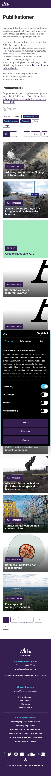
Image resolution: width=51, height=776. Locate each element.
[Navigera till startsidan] (25, 656)
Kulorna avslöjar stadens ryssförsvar (25, 737)
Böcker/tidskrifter (31, 116)
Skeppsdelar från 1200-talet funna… (26, 729)
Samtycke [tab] (9, 341)
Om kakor (25, 704)
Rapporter (25, 121)
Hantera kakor (25, 707)
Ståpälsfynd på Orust (25, 725)
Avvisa (25, 440)
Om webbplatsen (25, 697)
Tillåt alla (25, 423)
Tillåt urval (25, 431)
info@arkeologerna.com (25, 669)
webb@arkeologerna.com (25, 691)
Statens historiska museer (25, 765)
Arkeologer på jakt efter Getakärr (25, 721)
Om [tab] (41, 341)
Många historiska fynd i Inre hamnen (25, 733)
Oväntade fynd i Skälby (25, 741)
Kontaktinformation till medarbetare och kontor (25, 675)
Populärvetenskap (11, 121)
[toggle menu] (47, 3)
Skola (36, 121)
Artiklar (17, 116)
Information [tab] (25, 341)
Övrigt (6, 126)
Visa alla (7, 116)
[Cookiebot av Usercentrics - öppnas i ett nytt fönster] (36, 334)
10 (39, 620)
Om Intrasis (25, 700)
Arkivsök (12, 50)
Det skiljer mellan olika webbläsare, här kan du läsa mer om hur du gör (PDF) (24, 98)
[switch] (44, 394)
